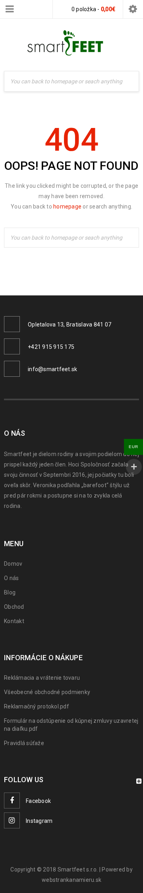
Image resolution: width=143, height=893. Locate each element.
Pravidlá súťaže (24, 743)
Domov (13, 564)
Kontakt (14, 621)
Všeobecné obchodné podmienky (47, 692)
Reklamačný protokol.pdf (36, 706)
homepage (67, 206)
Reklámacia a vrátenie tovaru (42, 678)
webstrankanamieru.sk (71, 880)
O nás (11, 578)
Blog (9, 592)
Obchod (14, 607)
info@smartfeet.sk (52, 369)
